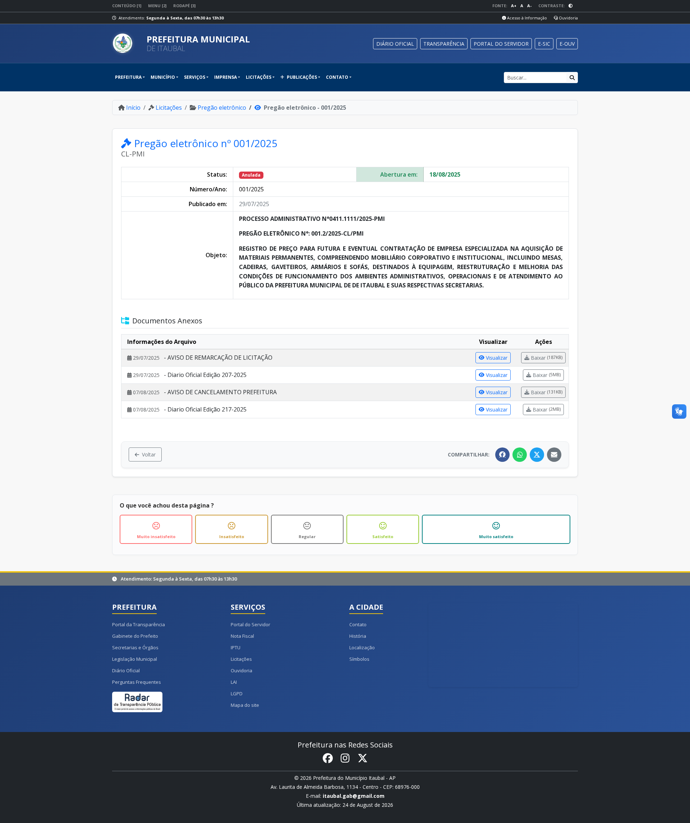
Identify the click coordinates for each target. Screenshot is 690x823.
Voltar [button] (149, 454)
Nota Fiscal (242, 636)
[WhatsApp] (519, 454)
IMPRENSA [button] (225, 77)
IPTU (235, 647)
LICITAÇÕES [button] (258, 77)
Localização (362, 647)
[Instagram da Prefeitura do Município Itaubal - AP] (345, 758)
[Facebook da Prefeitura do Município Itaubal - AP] (328, 758)
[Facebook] (502, 454)
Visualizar (496, 357)
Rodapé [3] (184, 5)
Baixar (546, 357)
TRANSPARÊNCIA (443, 43)
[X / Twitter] (537, 454)
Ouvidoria (568, 18)
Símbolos (359, 659)
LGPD (237, 693)
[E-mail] (554, 454)
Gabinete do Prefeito (135, 636)
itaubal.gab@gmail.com (354, 795)
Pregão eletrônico (222, 108)
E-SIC (544, 43)
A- (529, 5)
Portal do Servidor (250, 624)
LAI (234, 682)
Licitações (169, 108)
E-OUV (567, 43)
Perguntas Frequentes (136, 682)
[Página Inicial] (126, 43)
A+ (513, 5)
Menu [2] (157, 5)
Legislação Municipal (134, 659)
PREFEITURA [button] (128, 77)
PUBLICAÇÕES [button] (301, 77)
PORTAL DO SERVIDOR (501, 43)
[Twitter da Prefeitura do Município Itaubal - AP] (363, 758)
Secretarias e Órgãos (135, 647)
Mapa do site (245, 705)
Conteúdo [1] (126, 5)
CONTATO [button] (337, 77)
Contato (358, 624)
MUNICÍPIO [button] (163, 77)
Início (133, 108)
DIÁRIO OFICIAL (395, 43)
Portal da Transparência (138, 624)
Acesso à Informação (526, 18)
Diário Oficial (126, 670)
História (357, 636)
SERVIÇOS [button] (194, 77)
